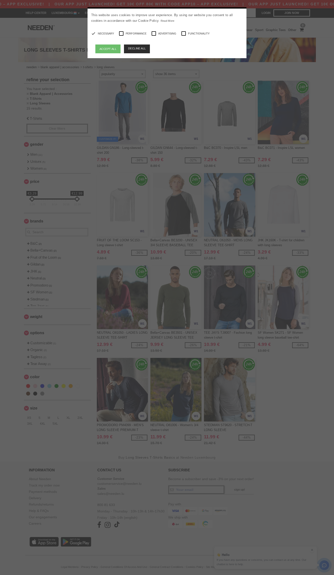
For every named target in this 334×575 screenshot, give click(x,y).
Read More (168, 20)
